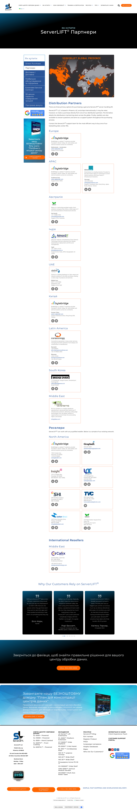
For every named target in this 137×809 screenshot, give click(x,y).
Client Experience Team (117, 734)
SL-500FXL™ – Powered (42, 747)
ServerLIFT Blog (89, 734)
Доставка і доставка (30, 73)
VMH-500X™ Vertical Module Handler (66, 769)
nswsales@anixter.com (57, 216)
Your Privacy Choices (72, 807)
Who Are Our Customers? (93, 752)
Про (96, 5)
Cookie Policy (70, 800)
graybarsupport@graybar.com (92, 448)
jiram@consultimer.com (57, 357)
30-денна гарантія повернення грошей (31, 97)
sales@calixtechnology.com (59, 565)
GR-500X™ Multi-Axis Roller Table (66, 773)
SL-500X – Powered (41, 735)
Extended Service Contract (33, 89)
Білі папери (88, 736)
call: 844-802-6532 (68, 668)
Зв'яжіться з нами (107, 5)
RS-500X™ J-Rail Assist (67, 746)
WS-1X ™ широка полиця (65, 753)
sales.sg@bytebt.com (57, 179)
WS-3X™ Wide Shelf (66, 759)
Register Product (90, 739)
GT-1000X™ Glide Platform (65, 743)
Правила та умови (79, 800)
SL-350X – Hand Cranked (43, 740)
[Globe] (56, 154)
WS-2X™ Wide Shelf (66, 757)
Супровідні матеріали (92, 744)
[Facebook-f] (118, 749)
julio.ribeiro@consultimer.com (59, 350)
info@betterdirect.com (57, 524)
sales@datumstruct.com (91, 182)
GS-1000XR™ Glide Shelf (68, 766)
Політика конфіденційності (60, 800)
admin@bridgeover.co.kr (58, 383)
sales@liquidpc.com (89, 480)
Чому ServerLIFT (58, 5)
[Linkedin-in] (52, 154)
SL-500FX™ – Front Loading (40, 743)
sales (52, 458)
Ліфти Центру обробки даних (29, 5)
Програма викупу (34, 105)
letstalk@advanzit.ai (57, 250)
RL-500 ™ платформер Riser (67, 749)
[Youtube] (112, 749)
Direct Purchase (33, 64)
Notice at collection (59, 807)
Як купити (46, 5)
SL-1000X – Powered (41, 738)
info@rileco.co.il (55, 419)
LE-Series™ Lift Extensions (64, 734)
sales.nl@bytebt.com (57, 149)
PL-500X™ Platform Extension (66, 739)
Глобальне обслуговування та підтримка (33, 81)
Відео (85, 749)
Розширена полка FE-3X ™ (68, 763)
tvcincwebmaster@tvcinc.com (92, 502)
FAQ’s (85, 741)
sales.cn (53, 314)
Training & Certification (76, 5)
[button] (30, 5)
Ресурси (88, 5)
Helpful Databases (90, 747)
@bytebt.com (59, 314)
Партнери (30, 68)
